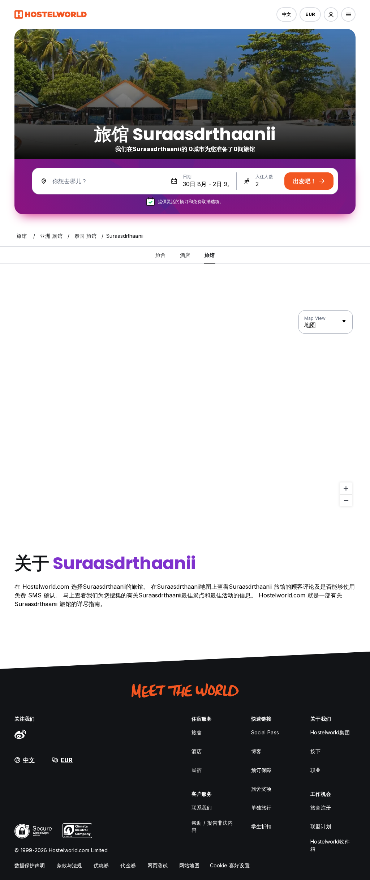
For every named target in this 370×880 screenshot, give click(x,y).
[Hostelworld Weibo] (20, 734)
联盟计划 (320, 826)
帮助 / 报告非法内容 (212, 826)
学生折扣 (261, 826)
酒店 (197, 751)
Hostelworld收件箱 (329, 845)
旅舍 (197, 732)
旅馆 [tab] (210, 255)
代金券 (127, 865)
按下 (315, 751)
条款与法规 (69, 865)
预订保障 (261, 770)
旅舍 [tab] (160, 255)
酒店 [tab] (185, 255)
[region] (185, 409)
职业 (315, 770)
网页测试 (157, 865)
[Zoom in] (346, 488)
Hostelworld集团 (329, 732)
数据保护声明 (29, 865)
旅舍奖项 (261, 789)
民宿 (197, 770)
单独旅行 (261, 807)
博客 (256, 751)
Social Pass (265, 732)
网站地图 (189, 865)
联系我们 (202, 807)
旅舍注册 (320, 807)
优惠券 (101, 865)
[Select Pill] (331, 14)
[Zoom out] (346, 500)
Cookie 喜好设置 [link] (230, 865)
